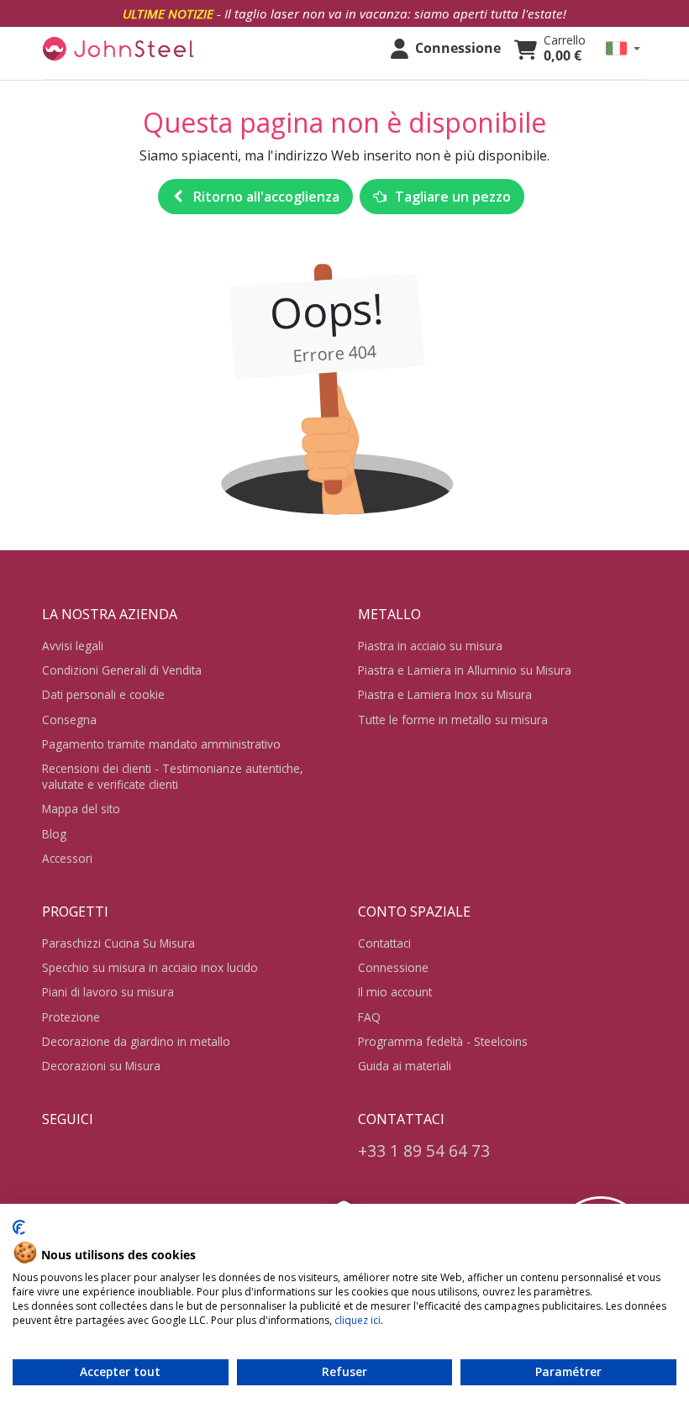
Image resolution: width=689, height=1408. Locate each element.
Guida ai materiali (404, 1066)
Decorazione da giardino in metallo (136, 1041)
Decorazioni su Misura (101, 1066)
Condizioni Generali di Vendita (122, 670)
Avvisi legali (72, 646)
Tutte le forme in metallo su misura (453, 720)
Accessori (67, 858)
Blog (54, 834)
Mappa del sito (81, 809)
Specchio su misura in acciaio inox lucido (150, 967)
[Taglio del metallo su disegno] (117, 48)
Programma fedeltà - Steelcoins (443, 1041)
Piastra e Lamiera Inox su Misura (445, 694)
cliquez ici (357, 1320)
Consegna (69, 720)
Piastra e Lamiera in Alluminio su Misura (464, 670)
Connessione (393, 967)
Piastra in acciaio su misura (430, 646)
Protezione (71, 1017)
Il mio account (395, 992)
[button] (623, 48)
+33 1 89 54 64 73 (424, 1150)
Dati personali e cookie (103, 694)
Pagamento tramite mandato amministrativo (161, 744)
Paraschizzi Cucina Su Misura (118, 943)
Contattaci (384, 943)
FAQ (369, 1017)
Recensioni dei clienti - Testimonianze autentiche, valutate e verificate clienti (172, 776)
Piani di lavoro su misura (108, 992)
